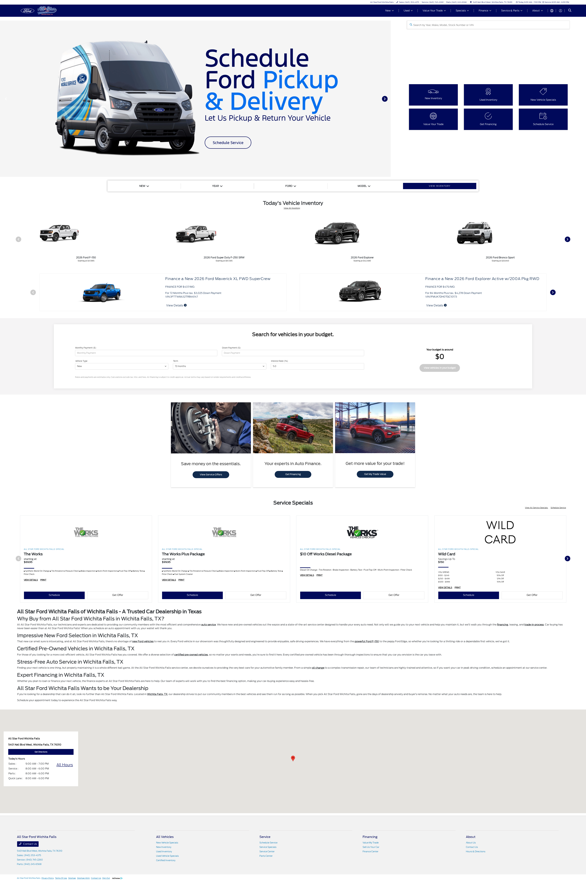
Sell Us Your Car (371, 847)
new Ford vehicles (143, 641)
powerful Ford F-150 (367, 641)
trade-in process (534, 624)
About (470, 837)
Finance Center (370, 851)
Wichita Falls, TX (157, 694)
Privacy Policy (48, 878)
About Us (471, 842)
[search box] (488, 25)
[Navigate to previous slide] (2, 98)
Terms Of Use (61, 878)
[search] (569, 11)
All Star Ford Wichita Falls (28, 878)
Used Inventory (164, 851)
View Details (471, 305)
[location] (471, 2)
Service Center (267, 851)
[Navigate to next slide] (388, 98)
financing (502, 624)
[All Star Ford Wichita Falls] (43, 10)
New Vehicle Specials (167, 842)
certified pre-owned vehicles (191, 654)
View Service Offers (211, 474)
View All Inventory (292, 208)
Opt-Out (106, 878)
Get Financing (293, 474)
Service (264, 837)
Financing (370, 837)
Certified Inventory (165, 860)
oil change (318, 667)
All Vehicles (165, 837)
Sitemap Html (83, 878)
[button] (293, 758)
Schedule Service (558, 508)
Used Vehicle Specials (167, 856)
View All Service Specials (536, 508)
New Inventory (163, 847)
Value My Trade (371, 842)
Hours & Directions (475, 851)
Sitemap (72, 878)
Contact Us (30, 843)
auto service (208, 624)
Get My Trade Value (375, 474)
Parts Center (266, 856)
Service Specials (267, 847)
